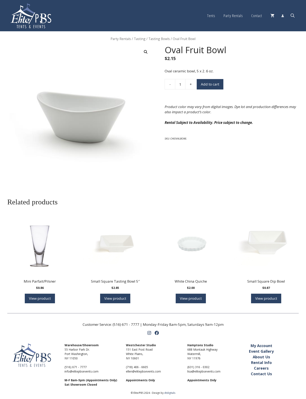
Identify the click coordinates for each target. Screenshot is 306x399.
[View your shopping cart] (272, 15)
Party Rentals (233, 15)
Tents (211, 15)
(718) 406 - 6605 (137, 367)
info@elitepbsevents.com (81, 371)
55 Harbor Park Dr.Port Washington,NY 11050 (77, 353)
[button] (292, 15)
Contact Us (261, 373)
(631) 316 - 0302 (198, 367)
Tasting (140, 39)
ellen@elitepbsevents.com (143, 371)
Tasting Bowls (159, 39)
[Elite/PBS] (31, 15)
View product (40, 298)
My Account (261, 345)
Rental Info (261, 362)
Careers (261, 368)
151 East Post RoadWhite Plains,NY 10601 (139, 353)
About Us (261, 356)
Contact (256, 15)
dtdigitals (169, 393)
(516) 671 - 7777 (126, 324)
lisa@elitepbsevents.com (203, 371)
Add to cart (210, 84)
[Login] (282, 16)
